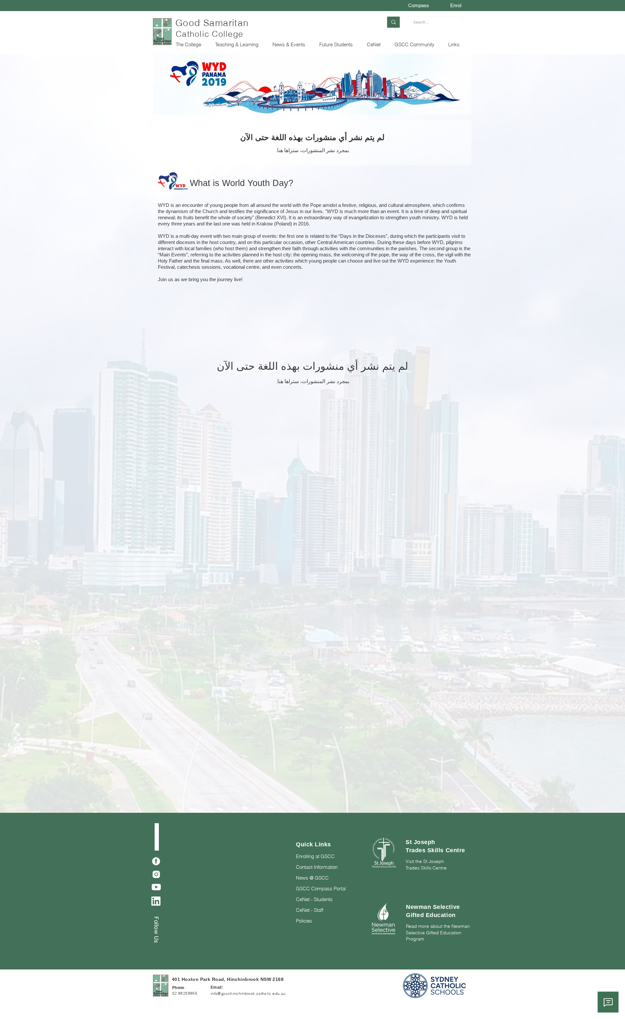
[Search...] (393, 22)
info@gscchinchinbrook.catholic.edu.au (248, 993)
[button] (190, 44)
